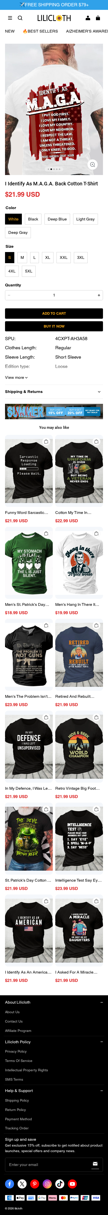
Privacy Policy (16, 1051)
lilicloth (18, 1208)
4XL (12, 271)
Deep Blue (57, 219)
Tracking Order (17, 1128)
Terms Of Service (18, 1061)
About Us (12, 1012)
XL (47, 257)
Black (33, 219)
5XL (28, 271)
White (13, 219)
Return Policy (15, 1110)
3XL (80, 257)
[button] (10, 18)
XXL (64, 257)
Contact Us (14, 1021)
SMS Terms (14, 1079)
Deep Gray (18, 232)
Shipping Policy (17, 1100)
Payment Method (18, 1119)
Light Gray (85, 219)
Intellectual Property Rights (26, 1070)
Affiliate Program (18, 1031)
